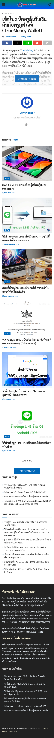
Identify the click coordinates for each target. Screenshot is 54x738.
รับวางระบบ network (11, 651)
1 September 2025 (11, 296)
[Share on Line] (27, 43)
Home (4, 13)
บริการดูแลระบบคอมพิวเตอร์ (15, 644)
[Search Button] (50, 4)
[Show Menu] (3, 4)
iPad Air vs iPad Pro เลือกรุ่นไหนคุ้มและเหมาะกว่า (26, 496)
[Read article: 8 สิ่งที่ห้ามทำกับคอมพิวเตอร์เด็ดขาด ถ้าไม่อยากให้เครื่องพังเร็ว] (27, 267)
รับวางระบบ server (39, 648)
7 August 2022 (9, 451)
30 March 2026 (9, 399)
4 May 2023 (26, 36)
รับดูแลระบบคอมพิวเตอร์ (18, 648)
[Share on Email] (37, 43)
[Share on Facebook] (7, 43)
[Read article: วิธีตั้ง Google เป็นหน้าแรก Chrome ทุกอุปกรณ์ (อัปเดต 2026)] (27, 370)
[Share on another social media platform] (47, 43)
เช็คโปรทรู (28, 50)
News (12, 13)
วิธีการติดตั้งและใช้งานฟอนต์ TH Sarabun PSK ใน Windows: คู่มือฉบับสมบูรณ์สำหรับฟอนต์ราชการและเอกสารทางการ (27, 532)
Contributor (10, 36)
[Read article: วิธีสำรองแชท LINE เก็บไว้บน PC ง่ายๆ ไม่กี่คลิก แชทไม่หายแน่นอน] (27, 215)
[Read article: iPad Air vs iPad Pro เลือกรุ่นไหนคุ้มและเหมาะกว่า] (27, 163)
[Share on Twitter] (17, 43)
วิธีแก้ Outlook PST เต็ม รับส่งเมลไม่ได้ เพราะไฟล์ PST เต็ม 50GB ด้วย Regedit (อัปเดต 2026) (27, 502)
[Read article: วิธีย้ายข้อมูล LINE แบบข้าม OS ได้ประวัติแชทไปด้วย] (27, 421)
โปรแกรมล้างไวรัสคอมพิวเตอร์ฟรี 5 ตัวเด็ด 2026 (25, 492)
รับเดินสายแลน (26, 658)
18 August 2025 (10, 348)
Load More (27, 461)
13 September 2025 (11, 244)
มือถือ (7, 178)
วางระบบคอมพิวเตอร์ (32, 651)
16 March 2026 (9, 193)
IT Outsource (35, 644)
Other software (13, 385)
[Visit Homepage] (26, 5)
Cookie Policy (14, 731)
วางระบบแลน (40, 658)
